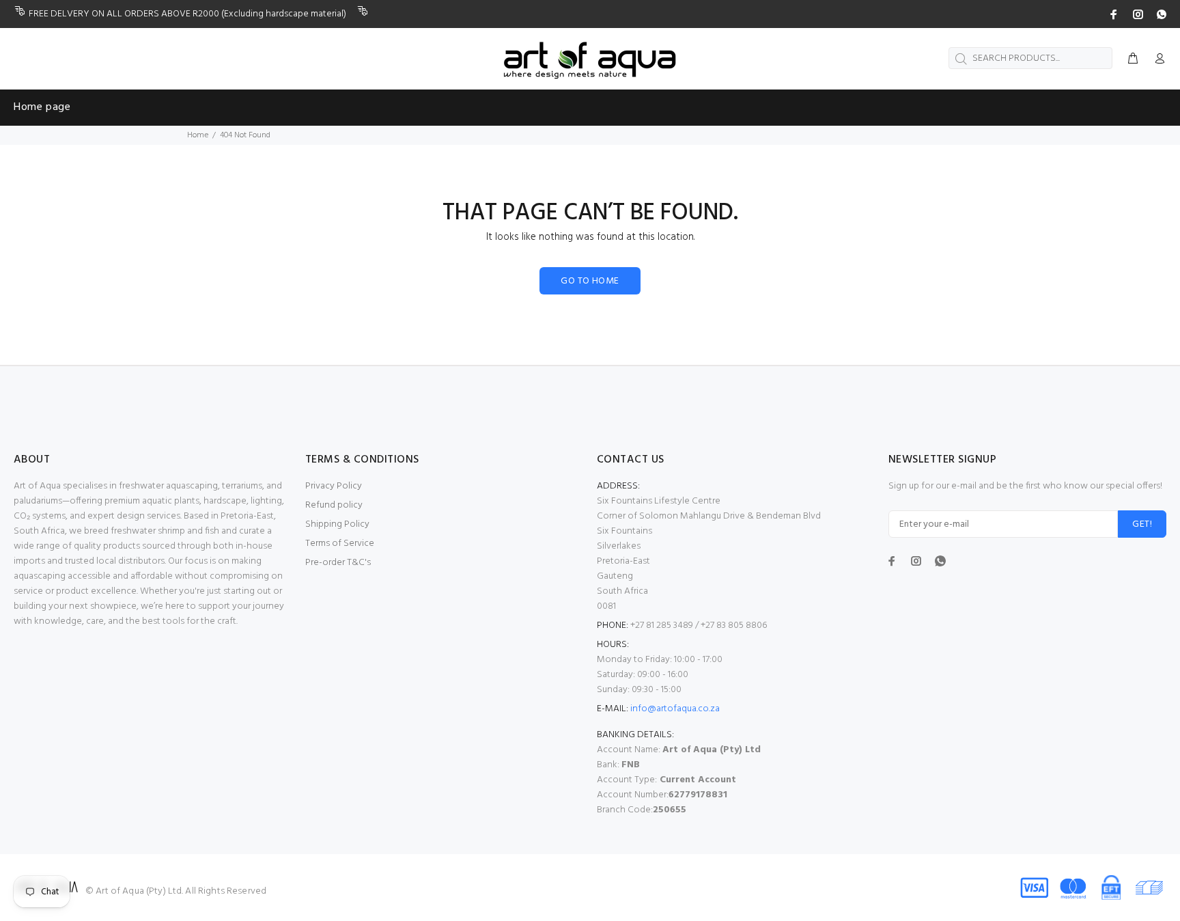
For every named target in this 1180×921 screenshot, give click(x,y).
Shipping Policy (337, 524)
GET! (1142, 524)
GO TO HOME (590, 281)
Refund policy (334, 505)
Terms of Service (339, 543)
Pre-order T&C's (338, 563)
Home (197, 135)
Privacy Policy (333, 486)
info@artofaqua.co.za (675, 709)
